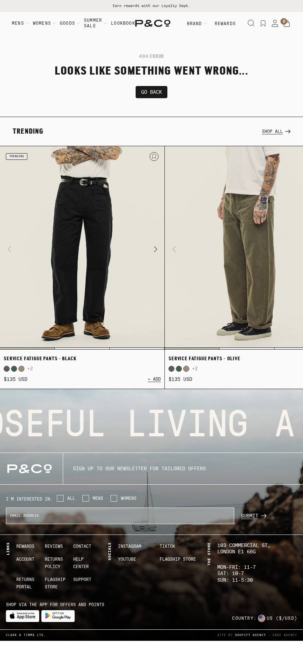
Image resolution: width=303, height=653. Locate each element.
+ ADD (154, 379)
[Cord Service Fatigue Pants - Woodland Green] (14, 369)
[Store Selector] (261, 618)
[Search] (251, 23)
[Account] (274, 23)
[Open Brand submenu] (205, 23)
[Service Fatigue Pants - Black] (82, 248)
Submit (249, 516)
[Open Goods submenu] (78, 23)
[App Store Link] (22, 616)
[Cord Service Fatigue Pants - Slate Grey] (7, 369)
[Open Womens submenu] (54, 23)
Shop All (272, 131)
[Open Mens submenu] (27, 23)
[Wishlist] (263, 23)
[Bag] (286, 23)
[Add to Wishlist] (154, 156)
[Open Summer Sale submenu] (105, 23)
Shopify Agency (250, 635)
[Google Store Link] (58, 616)
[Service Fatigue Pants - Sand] (21, 369)
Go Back (151, 92)
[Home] (152, 23)
